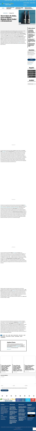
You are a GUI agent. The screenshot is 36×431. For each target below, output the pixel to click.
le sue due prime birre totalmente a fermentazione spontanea (13, 207)
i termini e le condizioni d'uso (30, 64)
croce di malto (15, 335)
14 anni (4, 335)
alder (9, 335)
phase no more (8, 336)
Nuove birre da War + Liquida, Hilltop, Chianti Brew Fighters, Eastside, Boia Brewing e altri (30, 367)
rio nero (12, 336)
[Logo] (7, 4)
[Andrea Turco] (2, 13)
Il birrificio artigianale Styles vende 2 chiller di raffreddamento (10, 8)
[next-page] (33, 8)
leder (24, 335)
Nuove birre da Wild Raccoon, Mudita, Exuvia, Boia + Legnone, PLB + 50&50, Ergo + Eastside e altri (6, 368)
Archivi (31, 80)
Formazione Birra (14, 346)
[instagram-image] (2, 396)
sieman (21, 336)
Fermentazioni (9, 347)
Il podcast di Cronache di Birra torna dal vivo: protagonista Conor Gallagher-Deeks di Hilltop (31, 45)
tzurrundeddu (3, 337)
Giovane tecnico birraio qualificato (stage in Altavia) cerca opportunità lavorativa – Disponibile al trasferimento (22, 418)
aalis (6, 335)
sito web (4, 151)
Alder (20, 42)
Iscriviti (31, 59)
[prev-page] (5, 8)
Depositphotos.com (19, 429)
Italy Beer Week (18, 345)
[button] (34, 0)
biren (12, 335)
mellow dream (3, 336)
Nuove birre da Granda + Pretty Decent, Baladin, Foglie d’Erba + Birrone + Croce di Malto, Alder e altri (17, 368)
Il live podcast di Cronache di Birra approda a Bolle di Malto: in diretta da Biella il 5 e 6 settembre (31, 31)
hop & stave (21, 335)
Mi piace (18, 398)
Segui (23, 398)
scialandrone (17, 336)
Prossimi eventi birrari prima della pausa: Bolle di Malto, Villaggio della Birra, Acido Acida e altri (31, 41)
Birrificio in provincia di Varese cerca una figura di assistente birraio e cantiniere (29, 8)
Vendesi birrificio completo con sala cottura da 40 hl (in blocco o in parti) (19, 8)
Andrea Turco (5, 13)
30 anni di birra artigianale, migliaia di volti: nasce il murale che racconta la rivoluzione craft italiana (31, 36)
